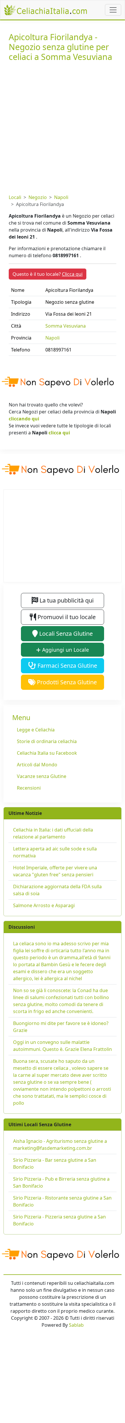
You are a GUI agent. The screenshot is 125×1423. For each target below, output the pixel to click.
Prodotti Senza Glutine (66, 682)
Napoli (61, 197)
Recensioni (29, 788)
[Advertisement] (62, 126)
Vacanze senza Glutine (41, 776)
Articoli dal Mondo (37, 764)
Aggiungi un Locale (65, 649)
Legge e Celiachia (36, 729)
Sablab (76, 1325)
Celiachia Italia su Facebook (47, 753)
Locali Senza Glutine (65, 633)
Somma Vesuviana (65, 326)
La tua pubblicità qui (66, 600)
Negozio (37, 197)
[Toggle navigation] (113, 10)
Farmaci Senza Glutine (66, 665)
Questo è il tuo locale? (47, 274)
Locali (15, 197)
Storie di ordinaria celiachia (47, 741)
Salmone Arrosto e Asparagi (44, 905)
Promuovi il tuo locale (66, 617)
